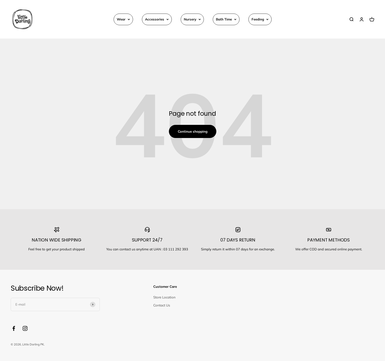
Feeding (258, 19)
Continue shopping (192, 131)
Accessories (154, 19)
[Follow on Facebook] (14, 328)
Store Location (164, 297)
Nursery (190, 19)
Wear (121, 19)
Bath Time (224, 19)
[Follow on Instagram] (25, 328)
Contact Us (161, 305)
